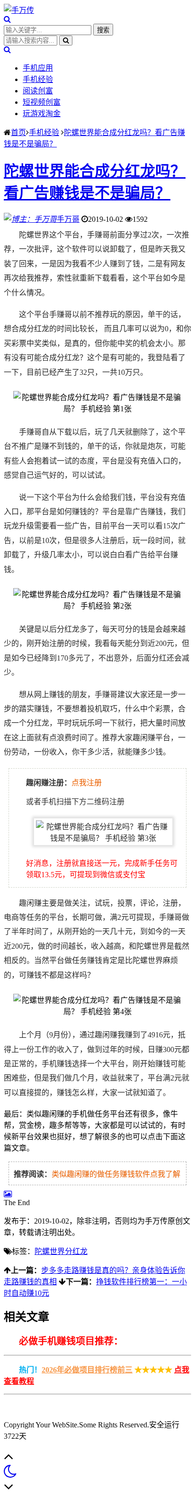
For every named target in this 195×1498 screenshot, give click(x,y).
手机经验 (38, 79)
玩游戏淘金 (42, 113)
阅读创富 (38, 91)
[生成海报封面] (8, 1194)
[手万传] (19, 10)
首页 (18, 132)
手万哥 (68, 219)
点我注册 (86, 783)
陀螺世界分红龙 (61, 1251)
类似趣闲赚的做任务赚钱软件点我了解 (116, 1174)
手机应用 (38, 68)
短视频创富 (42, 102)
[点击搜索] (7, 19)
